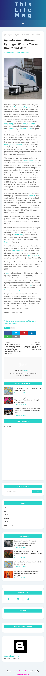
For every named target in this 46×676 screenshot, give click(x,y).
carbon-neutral (26, 128)
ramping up (8, 124)
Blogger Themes (23, 675)
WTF (6, 511)
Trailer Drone (28, 160)
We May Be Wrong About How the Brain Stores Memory (27, 389)
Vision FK (32, 195)
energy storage (29, 124)
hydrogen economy (12, 290)
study (8, 273)
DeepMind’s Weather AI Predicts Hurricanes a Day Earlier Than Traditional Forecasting (25, 543)
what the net (9, 525)
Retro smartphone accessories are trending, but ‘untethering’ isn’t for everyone (26, 574)
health (7, 518)
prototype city (34, 255)
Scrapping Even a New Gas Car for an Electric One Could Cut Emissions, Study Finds (27, 411)
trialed (6, 242)
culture (7, 515)
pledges (11, 128)
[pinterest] (28, 599)
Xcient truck (18, 235)
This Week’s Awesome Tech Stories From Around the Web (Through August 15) (28, 553)
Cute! (6, 508)
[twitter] (18, 599)
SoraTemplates (21, 671)
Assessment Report (22, 107)
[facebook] (8, 599)
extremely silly (17, 251)
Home (6, 34)
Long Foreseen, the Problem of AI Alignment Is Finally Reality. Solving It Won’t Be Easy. (26, 400)
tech (10, 34)
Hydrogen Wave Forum (13, 144)
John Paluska (10, 52)
